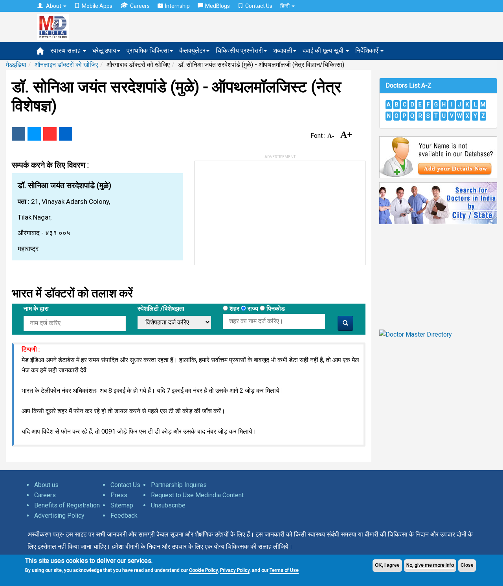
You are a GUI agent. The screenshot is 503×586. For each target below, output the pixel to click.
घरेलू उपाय (104, 50)
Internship (177, 6)
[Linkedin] (65, 134)
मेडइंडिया (16, 64)
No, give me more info (430, 565)
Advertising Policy (59, 515)
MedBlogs (217, 6)
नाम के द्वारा (36, 308)
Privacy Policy (235, 570)
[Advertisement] (254, 210)
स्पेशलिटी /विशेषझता (161, 308)
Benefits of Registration (67, 505)
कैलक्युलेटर (192, 50)
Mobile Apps (97, 6)
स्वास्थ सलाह (66, 50)
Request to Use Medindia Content (197, 495)
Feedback (124, 515)
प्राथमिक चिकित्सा (148, 50)
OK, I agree (387, 565)
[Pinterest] (50, 134)
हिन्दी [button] (285, 6)
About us (46, 485)
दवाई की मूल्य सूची (324, 50)
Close (467, 565)
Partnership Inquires (179, 485)
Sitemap (121, 505)
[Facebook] (18, 134)
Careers (140, 6)
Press (118, 495)
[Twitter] (34, 134)
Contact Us (258, 6)
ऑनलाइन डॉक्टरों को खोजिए (66, 64)
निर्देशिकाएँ (367, 50)
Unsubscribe (168, 505)
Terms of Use (284, 570)
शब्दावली (282, 50)
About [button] (53, 6)
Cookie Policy (203, 570)
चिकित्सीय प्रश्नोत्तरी (239, 50)
